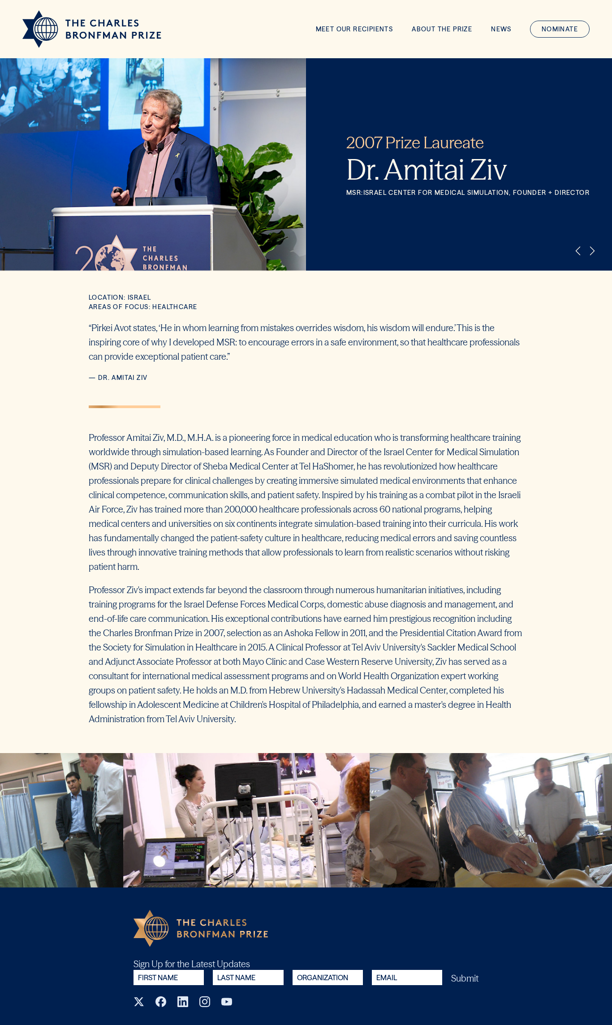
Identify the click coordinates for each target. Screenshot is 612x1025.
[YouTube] (226, 1001)
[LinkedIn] (182, 1001)
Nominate (560, 29)
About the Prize (442, 29)
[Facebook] (160, 1001)
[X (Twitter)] (139, 1001)
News (501, 29)
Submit (464, 978)
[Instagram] (204, 1001)
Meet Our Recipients (354, 29)
